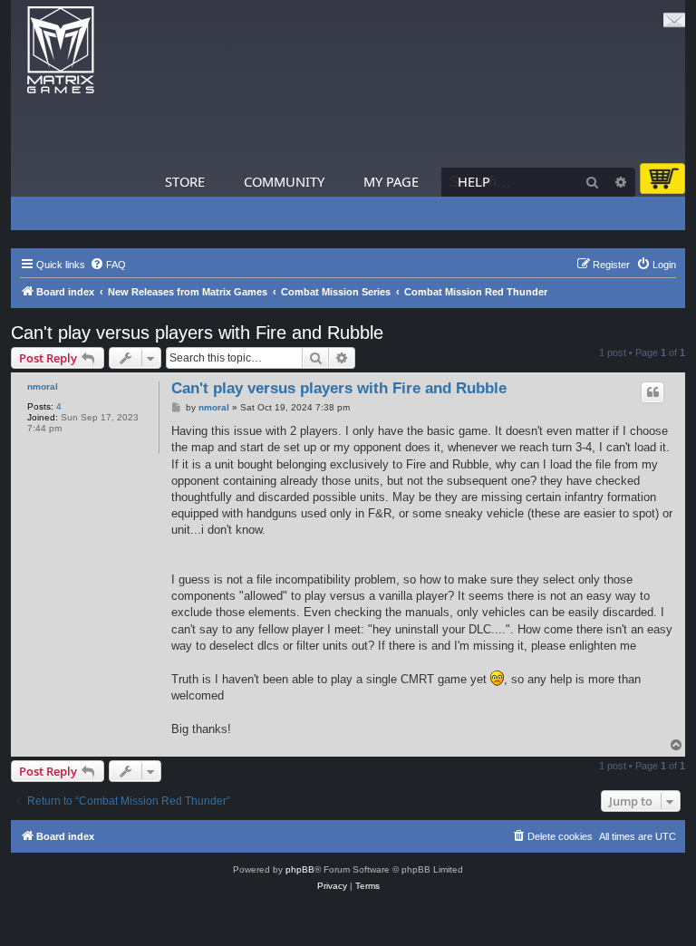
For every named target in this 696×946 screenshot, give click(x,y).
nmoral (42, 386)
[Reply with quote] (652, 392)
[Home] (61, 50)
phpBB (299, 869)
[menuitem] (108, 264)
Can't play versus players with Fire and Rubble (197, 333)
